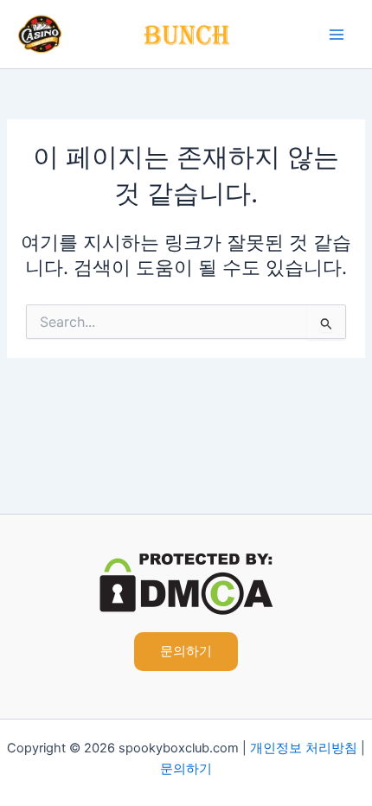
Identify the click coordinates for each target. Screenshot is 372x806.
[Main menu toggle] (336, 34)
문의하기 (186, 769)
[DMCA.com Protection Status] (186, 584)
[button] (186, 651)
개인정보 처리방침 (303, 748)
